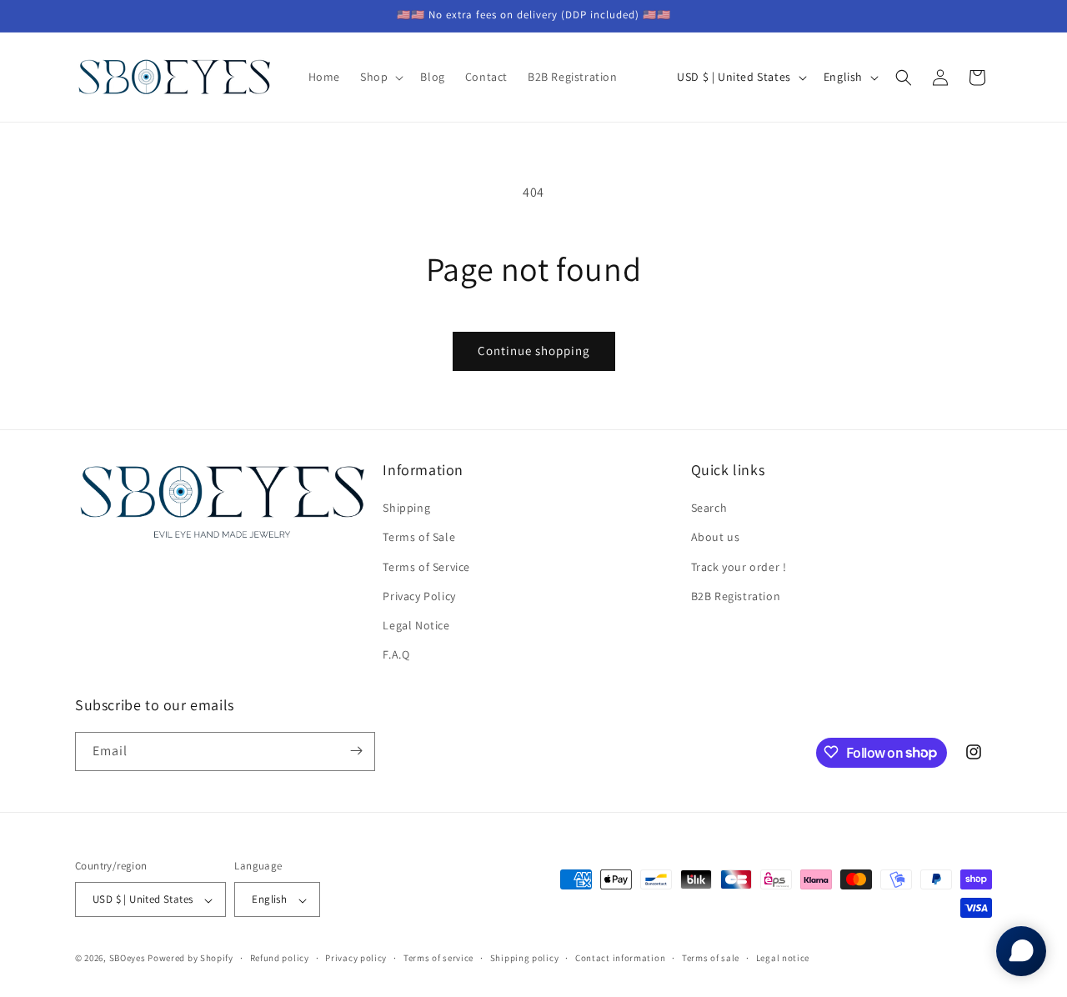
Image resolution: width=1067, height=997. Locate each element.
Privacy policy (356, 958)
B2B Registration (736, 596)
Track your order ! (739, 566)
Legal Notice (416, 625)
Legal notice (782, 958)
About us (715, 537)
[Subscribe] (356, 750)
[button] (380, 76)
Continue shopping (534, 350)
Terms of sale (710, 958)
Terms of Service (426, 566)
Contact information (620, 958)
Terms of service (438, 958)
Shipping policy (524, 958)
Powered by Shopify (190, 958)
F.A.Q (396, 655)
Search (709, 508)
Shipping (406, 508)
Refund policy (279, 958)
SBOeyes (127, 958)
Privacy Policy (419, 596)
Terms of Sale (419, 537)
